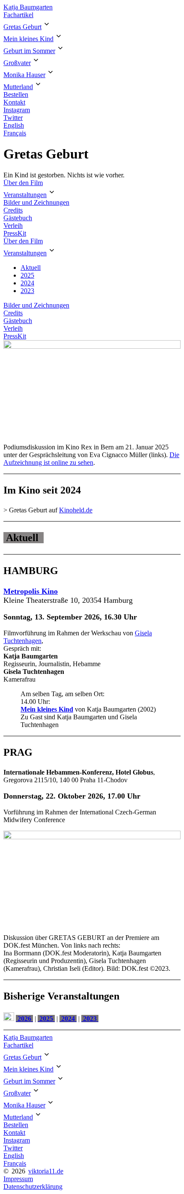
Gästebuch (17, 217)
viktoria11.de (45, 1171)
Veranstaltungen (25, 194)
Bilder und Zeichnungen (36, 202)
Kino (50, 591)
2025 (27, 275)
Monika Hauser (24, 74)
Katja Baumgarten (28, 7)
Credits (13, 210)
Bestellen (15, 94)
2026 (24, 1018)
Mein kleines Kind (28, 38)
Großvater (17, 62)
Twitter (13, 117)
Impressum (18, 1178)
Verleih (13, 225)
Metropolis (22, 591)
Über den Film (23, 182)
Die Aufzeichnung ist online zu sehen (91, 458)
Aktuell (31, 267)
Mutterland (18, 86)
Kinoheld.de (75, 510)
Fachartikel (18, 14)
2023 (27, 290)
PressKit (14, 233)
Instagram (16, 110)
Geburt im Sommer (29, 50)
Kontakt (14, 102)
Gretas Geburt (22, 26)
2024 (27, 283)
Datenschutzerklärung (32, 1186)
